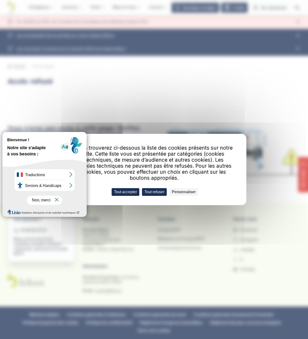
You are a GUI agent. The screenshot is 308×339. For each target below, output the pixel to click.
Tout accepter (125, 192)
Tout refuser (154, 192)
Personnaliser (184, 192)
